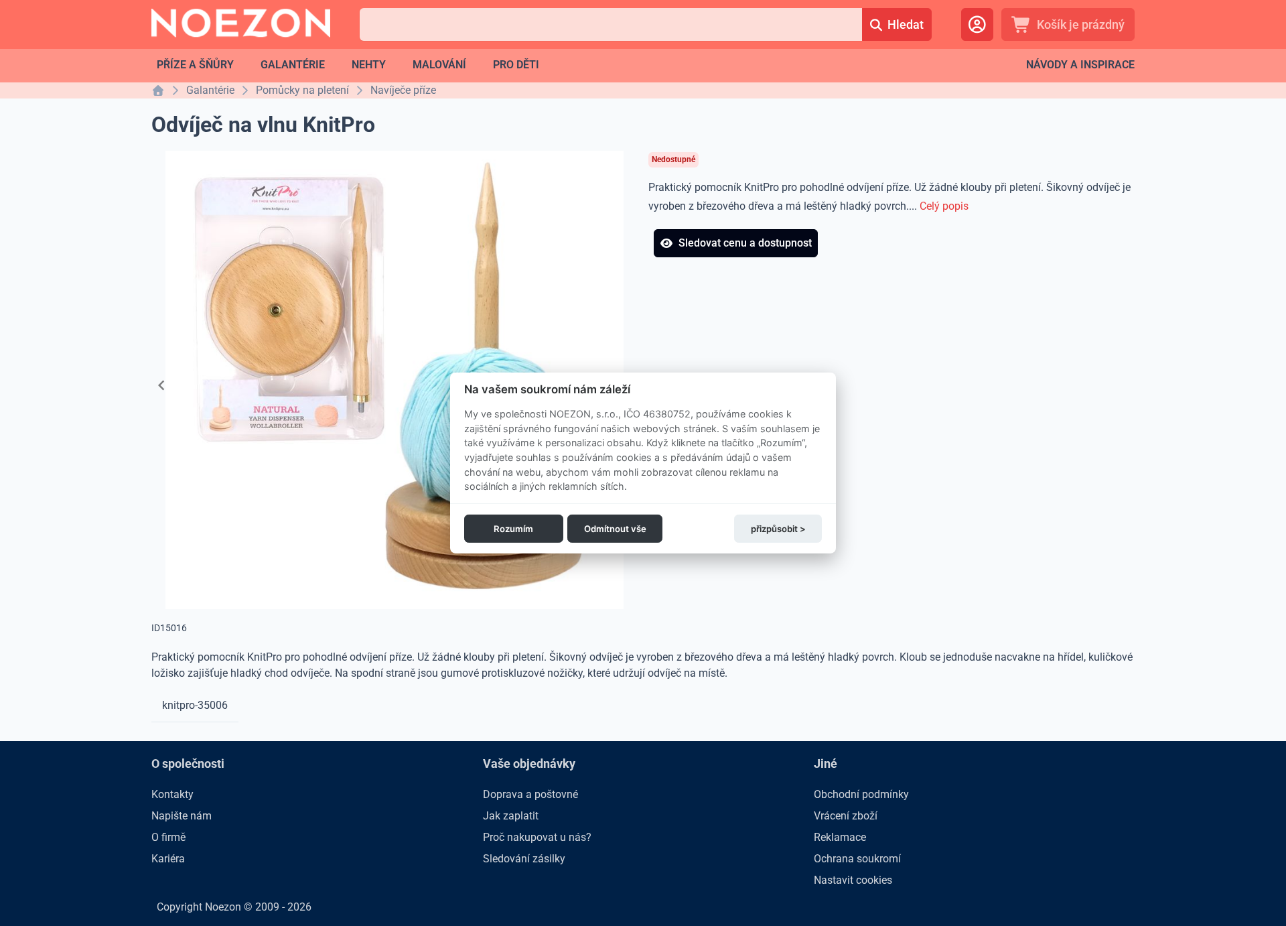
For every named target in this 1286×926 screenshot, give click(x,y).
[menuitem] (195, 65)
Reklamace (840, 837)
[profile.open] (977, 24)
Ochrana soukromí (857, 858)
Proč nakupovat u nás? (537, 837)
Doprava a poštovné (530, 794)
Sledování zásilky (524, 858)
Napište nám (181, 815)
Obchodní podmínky (861, 794)
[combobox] (610, 24)
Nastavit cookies (853, 880)
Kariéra (168, 858)
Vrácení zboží (845, 815)
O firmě (168, 837)
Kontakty (172, 794)
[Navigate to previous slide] (161, 385)
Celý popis (944, 206)
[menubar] (348, 65)
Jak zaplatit (511, 815)
